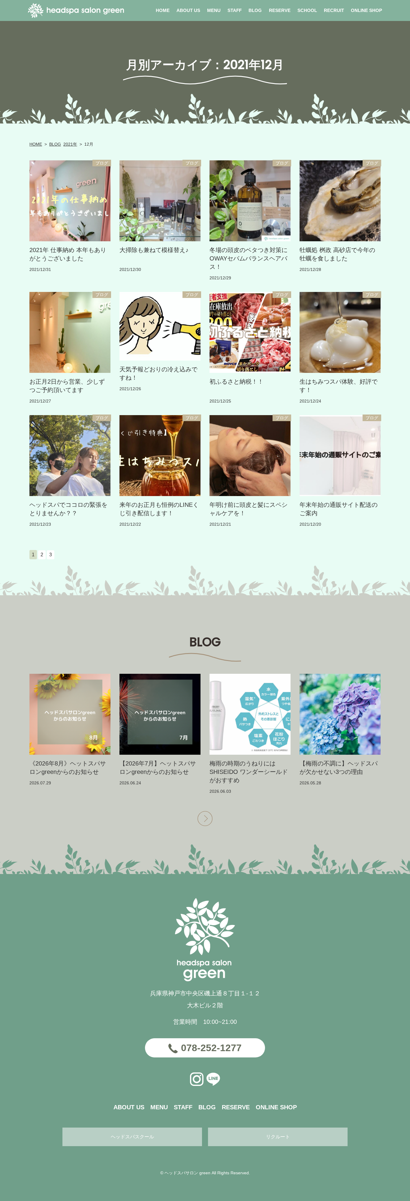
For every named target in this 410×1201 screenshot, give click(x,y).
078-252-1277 (211, 1047)
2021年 (70, 144)
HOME (35, 144)
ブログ (101, 163)
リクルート (278, 1136)
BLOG (55, 144)
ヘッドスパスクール (132, 1136)
